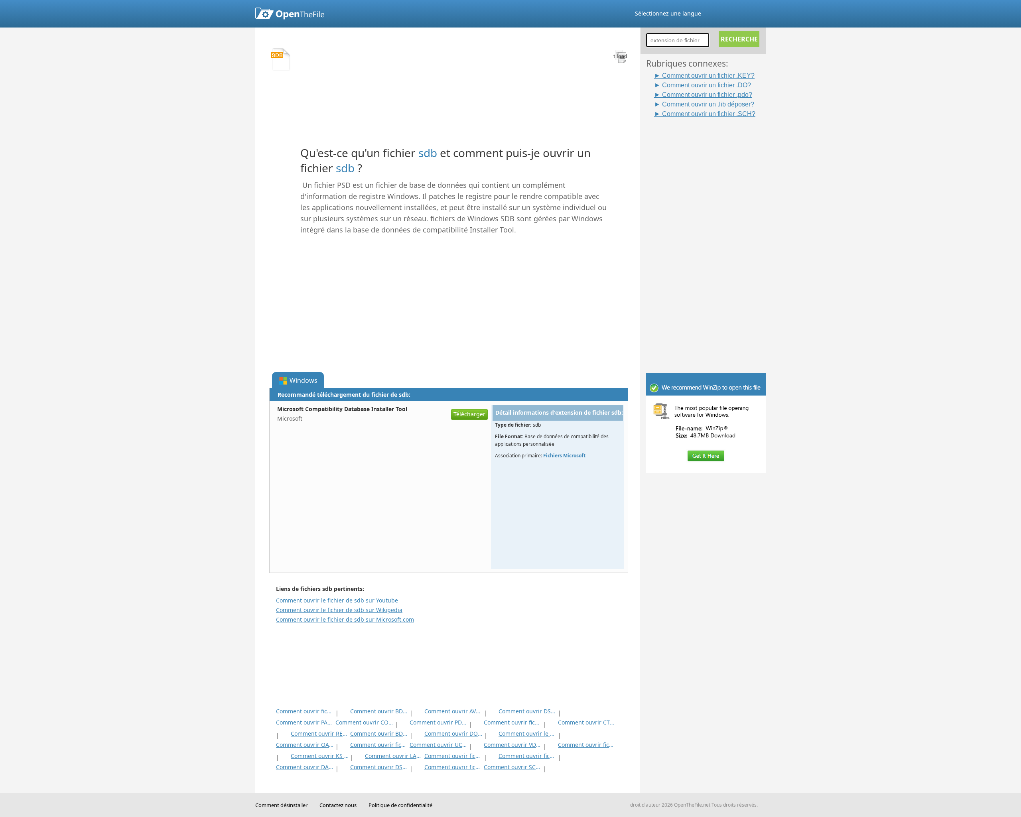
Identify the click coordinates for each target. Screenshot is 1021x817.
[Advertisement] (710, 238)
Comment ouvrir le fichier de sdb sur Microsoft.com (345, 619)
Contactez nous (338, 805)
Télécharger (469, 414)
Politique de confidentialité (400, 805)
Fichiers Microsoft (564, 455)
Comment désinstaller (281, 805)
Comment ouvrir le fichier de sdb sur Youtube (337, 600)
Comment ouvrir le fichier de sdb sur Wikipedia (339, 610)
